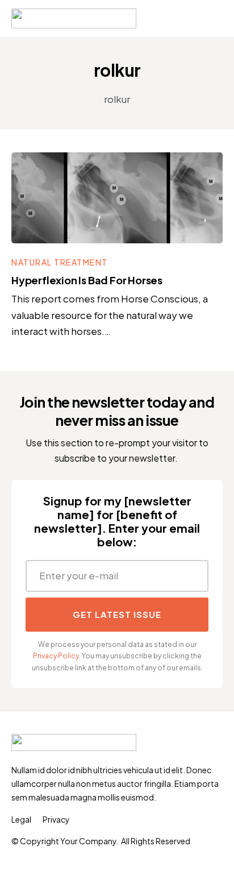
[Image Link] (117, 197)
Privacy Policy (56, 656)
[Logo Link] (73, 18)
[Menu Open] (205, 18)
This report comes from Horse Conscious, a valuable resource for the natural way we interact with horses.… (109, 315)
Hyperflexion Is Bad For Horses (86, 280)
